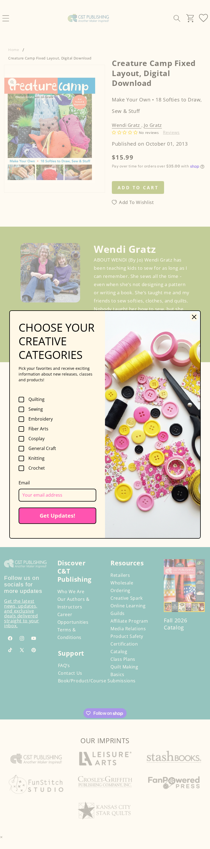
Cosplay (36, 439)
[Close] (194, 316)
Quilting (36, 399)
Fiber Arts (38, 429)
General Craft (42, 448)
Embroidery (40, 419)
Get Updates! (57, 515)
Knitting (36, 458)
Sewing (35, 409)
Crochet (36, 468)
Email (24, 483)
